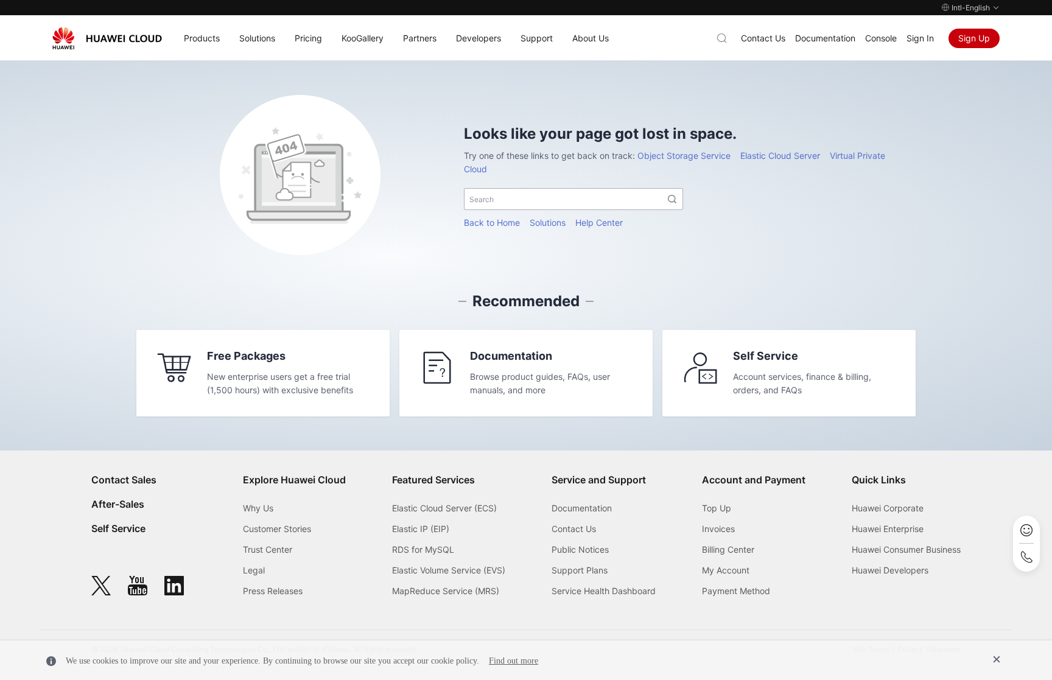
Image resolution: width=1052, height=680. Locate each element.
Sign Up (974, 38)
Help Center (599, 222)
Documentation (825, 38)
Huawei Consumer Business (906, 549)
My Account (725, 570)
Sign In (920, 38)
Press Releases (273, 591)
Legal (254, 570)
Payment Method (736, 591)
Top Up (716, 508)
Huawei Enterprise (888, 529)
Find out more (513, 660)
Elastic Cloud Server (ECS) (444, 508)
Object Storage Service (684, 155)
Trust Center (267, 549)
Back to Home (492, 222)
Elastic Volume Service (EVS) (448, 570)
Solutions (548, 222)
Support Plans (580, 570)
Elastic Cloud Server (780, 155)
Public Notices (580, 549)
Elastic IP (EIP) (420, 529)
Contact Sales (123, 480)
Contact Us (763, 38)
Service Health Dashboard (604, 591)
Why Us (258, 508)
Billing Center (728, 549)
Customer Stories (277, 529)
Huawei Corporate (888, 508)
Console (881, 38)
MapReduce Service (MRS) (445, 591)
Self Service (118, 528)
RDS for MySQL (423, 549)
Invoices (718, 529)
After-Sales (117, 504)
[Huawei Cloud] (107, 38)
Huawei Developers (890, 570)
